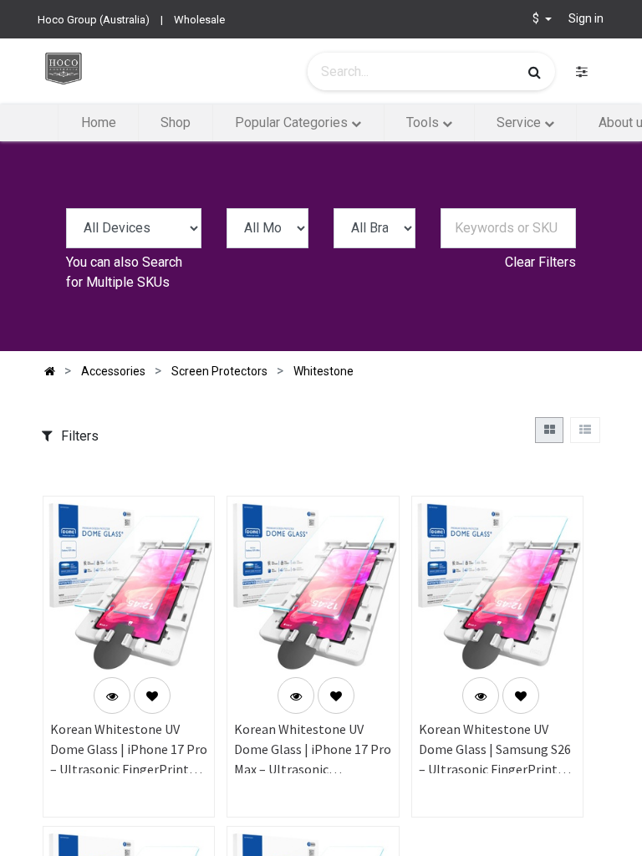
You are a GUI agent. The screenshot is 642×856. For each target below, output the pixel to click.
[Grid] (549, 430)
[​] (582, 71)
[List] (584, 430)
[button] (152, 695)
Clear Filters (540, 262)
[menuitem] (98, 123)
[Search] (534, 72)
